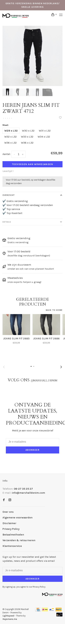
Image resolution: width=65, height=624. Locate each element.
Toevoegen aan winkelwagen (32, 164)
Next (61, 367)
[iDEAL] (45, 610)
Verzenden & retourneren (18, 540)
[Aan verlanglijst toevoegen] (60, 117)
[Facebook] (3, 500)
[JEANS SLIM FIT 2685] (16, 324)
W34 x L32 (44, 136)
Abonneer (33, 449)
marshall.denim (43, 380)
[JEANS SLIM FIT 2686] (46, 324)
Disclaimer (9, 523)
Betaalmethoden (13, 534)
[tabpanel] (32, 56)
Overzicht (8, 195)
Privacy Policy (11, 528)
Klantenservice (12, 546)
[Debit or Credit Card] (59, 615)
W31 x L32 (45, 130)
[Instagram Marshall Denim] (9, 500)
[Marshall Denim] (52, 594)
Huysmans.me (9, 619)
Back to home (54, 310)
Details (6, 222)
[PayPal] (59, 610)
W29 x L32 (11, 130)
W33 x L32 (27, 136)
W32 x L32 (10, 136)
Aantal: (6, 154)
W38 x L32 (27, 142)
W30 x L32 (28, 130)
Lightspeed (8, 615)
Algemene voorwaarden (17, 517)
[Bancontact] (52, 610)
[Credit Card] (38, 610)
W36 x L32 (10, 142)
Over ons (8, 511)
